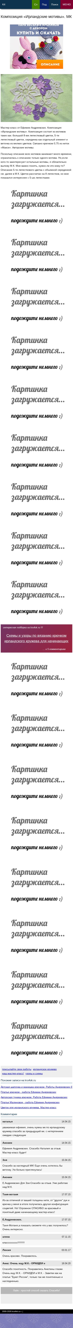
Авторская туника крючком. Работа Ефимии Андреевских (34, 1097)
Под (44, 4)
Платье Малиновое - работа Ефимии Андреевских (30, 1102)
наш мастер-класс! (13, 1073)
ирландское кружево (45, 1069)
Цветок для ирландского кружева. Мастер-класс (28, 1107)
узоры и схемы (34, 1073)
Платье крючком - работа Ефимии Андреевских (28, 1092)
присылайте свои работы (16, 1069)
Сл (35, 4)
